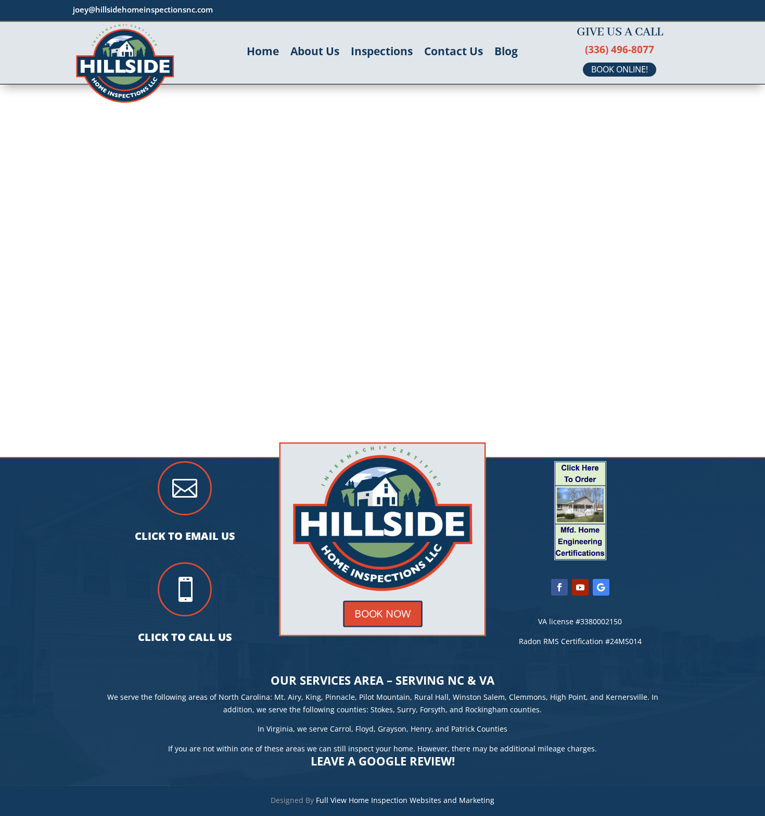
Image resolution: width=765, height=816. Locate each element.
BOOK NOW (382, 614)
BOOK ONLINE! (619, 69)
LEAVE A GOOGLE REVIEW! (383, 761)
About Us (314, 52)
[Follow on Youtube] (580, 587)
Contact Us (453, 52)
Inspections (382, 52)
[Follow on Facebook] (559, 587)
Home (263, 52)
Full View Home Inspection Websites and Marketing (405, 800)
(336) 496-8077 (619, 49)
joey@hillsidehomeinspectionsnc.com (143, 9)
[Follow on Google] (601, 587)
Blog (506, 52)
